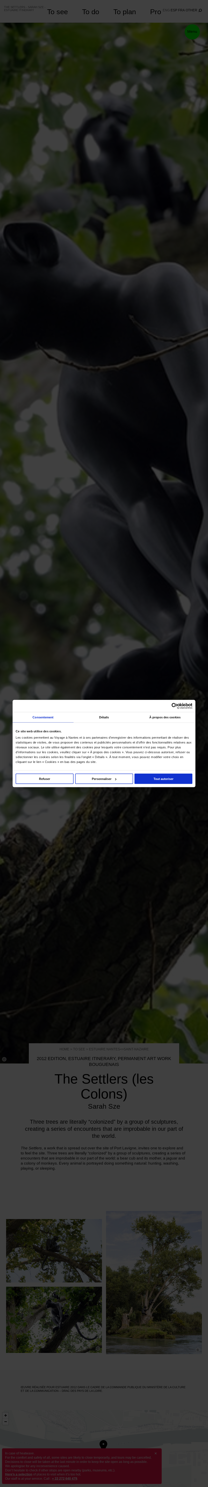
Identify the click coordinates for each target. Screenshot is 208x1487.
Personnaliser (102, 779)
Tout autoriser (163, 779)
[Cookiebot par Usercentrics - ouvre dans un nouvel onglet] (174, 706)
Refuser (44, 779)
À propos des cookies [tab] (165, 717)
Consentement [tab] (42, 717)
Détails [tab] (104, 717)
